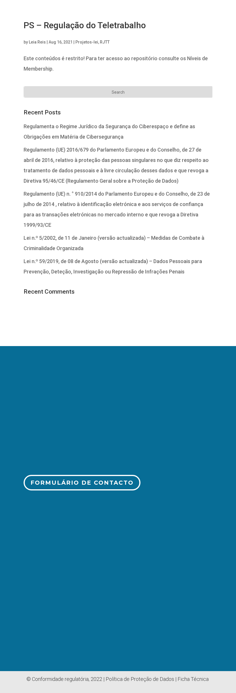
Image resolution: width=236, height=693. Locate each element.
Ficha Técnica (193, 679)
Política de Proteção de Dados (140, 679)
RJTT (105, 42)
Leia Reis (37, 42)
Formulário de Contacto (82, 482)
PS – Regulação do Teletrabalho (85, 25)
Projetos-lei (86, 42)
